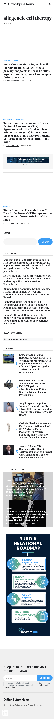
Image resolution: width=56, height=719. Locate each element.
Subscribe (45, 678)
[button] (5, 4)
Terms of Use (9, 687)
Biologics (8, 61)
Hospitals (20, 119)
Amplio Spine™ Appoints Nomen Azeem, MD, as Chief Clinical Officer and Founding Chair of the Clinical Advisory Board (26, 293)
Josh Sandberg (15, 524)
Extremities (9, 119)
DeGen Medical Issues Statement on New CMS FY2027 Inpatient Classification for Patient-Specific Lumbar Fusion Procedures (27, 280)
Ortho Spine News (21, 4)
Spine (16, 61)
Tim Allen (13, 496)
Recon (7, 206)
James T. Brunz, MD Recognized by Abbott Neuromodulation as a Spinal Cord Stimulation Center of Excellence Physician (26, 319)
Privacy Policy (38, 685)
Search (7, 233)
